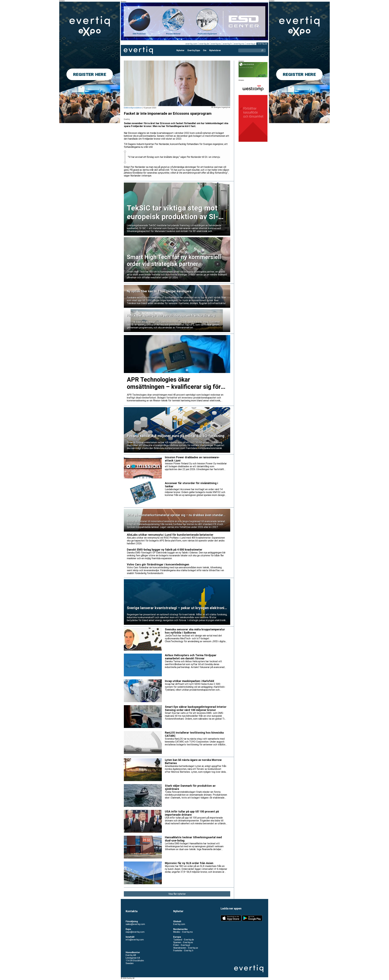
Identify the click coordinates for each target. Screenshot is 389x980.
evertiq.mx (239, 43)
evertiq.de (204, 43)
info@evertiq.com (135, 939)
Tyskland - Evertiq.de (183, 939)
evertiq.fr (227, 43)
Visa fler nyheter (177, 893)
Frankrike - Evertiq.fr (183, 950)
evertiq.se (262, 43)
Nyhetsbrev (215, 50)
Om (204, 50)
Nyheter (180, 50)
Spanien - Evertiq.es (183, 942)
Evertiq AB (138, 50)
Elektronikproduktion (133, 108)
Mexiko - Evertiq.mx (183, 932)
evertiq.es (216, 43)
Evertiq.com (179, 924)
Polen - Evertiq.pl (181, 945)
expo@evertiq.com (135, 932)
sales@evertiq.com (135, 924)
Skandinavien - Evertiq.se (185, 947)
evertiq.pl (250, 43)
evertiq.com (191, 43)
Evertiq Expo (194, 50)
